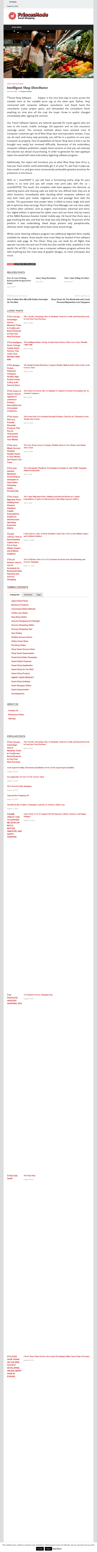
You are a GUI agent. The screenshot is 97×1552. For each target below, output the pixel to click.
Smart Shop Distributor (46, 278)
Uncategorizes (17, 694)
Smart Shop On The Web (22, 669)
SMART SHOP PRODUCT (22, 677)
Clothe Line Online (19, 613)
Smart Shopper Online (21, 686)
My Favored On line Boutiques (19, 786)
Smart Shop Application (22, 665)
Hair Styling (16, 633)
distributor (20, 264)
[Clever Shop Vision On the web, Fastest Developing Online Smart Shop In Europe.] (14, 1357)
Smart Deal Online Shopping (24, 657)
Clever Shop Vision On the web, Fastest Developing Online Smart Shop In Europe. (57, 1356)
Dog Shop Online (19, 617)
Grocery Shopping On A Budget (25, 621)
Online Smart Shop (19, 641)
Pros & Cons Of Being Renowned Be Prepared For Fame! (19, 280)
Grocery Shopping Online (22, 625)
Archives (28, 595)
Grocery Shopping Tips (21, 629)
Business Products (20, 605)
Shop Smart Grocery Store (23, 649)
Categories (15, 595)
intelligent (30, 264)
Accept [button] (39, 1549)
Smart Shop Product (20, 673)
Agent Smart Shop (19, 601)
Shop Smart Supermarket (22, 653)
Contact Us (13, 711)
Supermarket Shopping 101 (18, 795)
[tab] (15, 595)
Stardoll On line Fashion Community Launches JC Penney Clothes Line (36, 805)
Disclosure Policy (16, 715)
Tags (39, 595)
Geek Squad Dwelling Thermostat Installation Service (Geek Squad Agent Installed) (40, 768)
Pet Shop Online (18, 645)
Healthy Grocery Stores (21, 637)
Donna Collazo (26, 91)
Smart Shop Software (15, 84)
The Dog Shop (29, 1176)
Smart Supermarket (20, 690)
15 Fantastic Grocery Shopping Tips (38, 995)
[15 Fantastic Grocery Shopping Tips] (14, 995)
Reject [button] (48, 1549)
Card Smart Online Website (23, 609)
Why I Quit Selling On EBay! (76, 278)
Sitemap (12, 719)
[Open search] (87, 27)
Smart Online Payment (21, 661)
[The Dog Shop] (14, 1176)
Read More (57, 1549)
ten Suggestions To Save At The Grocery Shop (25, 777)
